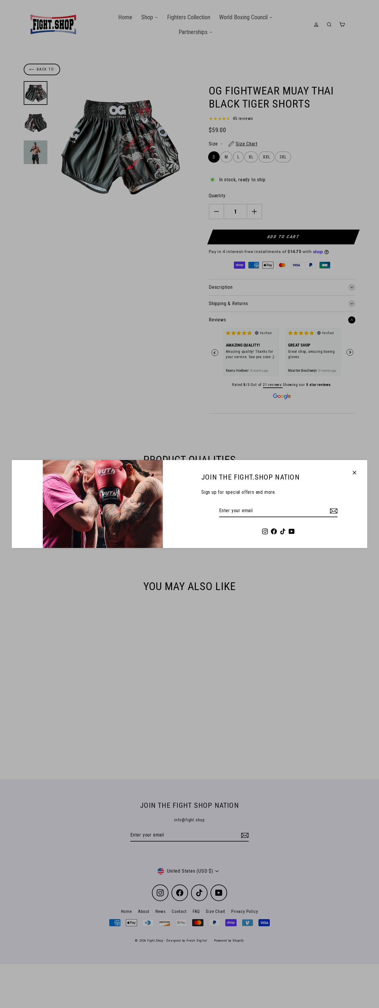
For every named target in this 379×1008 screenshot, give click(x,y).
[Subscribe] (333, 511)
